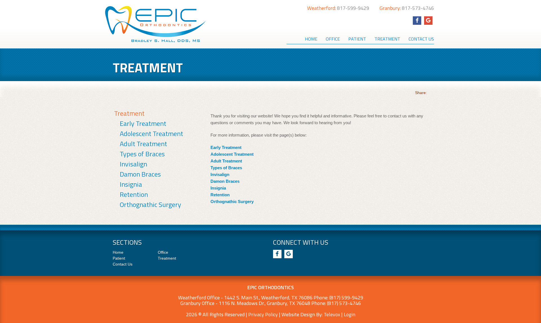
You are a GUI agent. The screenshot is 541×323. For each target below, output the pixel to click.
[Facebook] (417, 20)
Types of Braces (142, 154)
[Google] (428, 20)
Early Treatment (143, 123)
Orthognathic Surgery (150, 204)
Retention (134, 194)
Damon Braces (140, 174)
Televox (332, 314)
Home (118, 252)
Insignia (131, 184)
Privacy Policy (263, 314)
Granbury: (407, 8)
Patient (119, 258)
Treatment (129, 113)
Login (349, 314)
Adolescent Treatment (151, 133)
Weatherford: (338, 8)
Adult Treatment (143, 143)
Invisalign (133, 164)
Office (163, 252)
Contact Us (122, 264)
